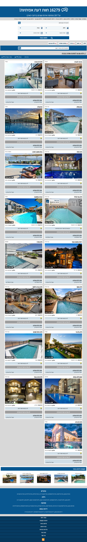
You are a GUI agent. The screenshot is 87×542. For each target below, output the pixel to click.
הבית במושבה (38, 197)
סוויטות (43, 503)
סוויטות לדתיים (16, 506)
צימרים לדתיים (28, 494)
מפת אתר (43, 532)
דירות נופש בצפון (58, 512)
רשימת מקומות (43, 520)
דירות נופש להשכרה (49, 512)
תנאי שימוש (43, 526)
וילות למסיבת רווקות (34, 500)
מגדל (6, 61)
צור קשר (43, 535)
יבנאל (46, 61)
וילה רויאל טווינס (37, 332)
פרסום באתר (43, 523)
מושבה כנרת (8, 151)
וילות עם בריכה (20, 500)
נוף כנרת (47, 106)
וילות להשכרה (61, 500)
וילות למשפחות (53, 500)
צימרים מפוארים (33, 506)
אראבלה (39, 107)
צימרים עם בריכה (43, 494)
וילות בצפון (67, 19)
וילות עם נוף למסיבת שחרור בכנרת (23, 19)
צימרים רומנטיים (21, 494)
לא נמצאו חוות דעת (63, 93)
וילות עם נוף (38, 19)
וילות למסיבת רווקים (45, 500)
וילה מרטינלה (78, 473)
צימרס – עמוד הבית (80, 19)
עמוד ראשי (43, 517)
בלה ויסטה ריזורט (37, 152)
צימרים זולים (36, 494)
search (19, 23)
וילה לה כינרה (38, 62)
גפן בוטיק (79, 107)
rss (43, 539)
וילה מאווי (79, 287)
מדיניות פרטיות (43, 529)
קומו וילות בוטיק (77, 377)
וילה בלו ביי (79, 332)
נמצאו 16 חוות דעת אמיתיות (62, 228)
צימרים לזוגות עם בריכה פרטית (60, 506)
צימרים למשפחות (52, 494)
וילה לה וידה (78, 422)
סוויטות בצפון (71, 506)
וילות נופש (26, 500)
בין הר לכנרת (78, 62)
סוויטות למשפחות (24, 506)
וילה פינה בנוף (38, 377)
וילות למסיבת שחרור (48, 19)
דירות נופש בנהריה (29, 512)
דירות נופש (43, 509)
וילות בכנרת (59, 19)
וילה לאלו (79, 152)
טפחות (6, 241)
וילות (72, 19)
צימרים (43, 491)
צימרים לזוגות (60, 494)
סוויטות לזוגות (49, 506)
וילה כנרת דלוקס (37, 287)
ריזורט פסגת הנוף (77, 242)
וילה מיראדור (9, 473)
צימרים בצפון (67, 494)
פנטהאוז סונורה (61, 473)
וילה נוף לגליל (78, 197)
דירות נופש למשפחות (39, 512)
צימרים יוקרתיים (41, 506)
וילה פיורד (39, 242)
